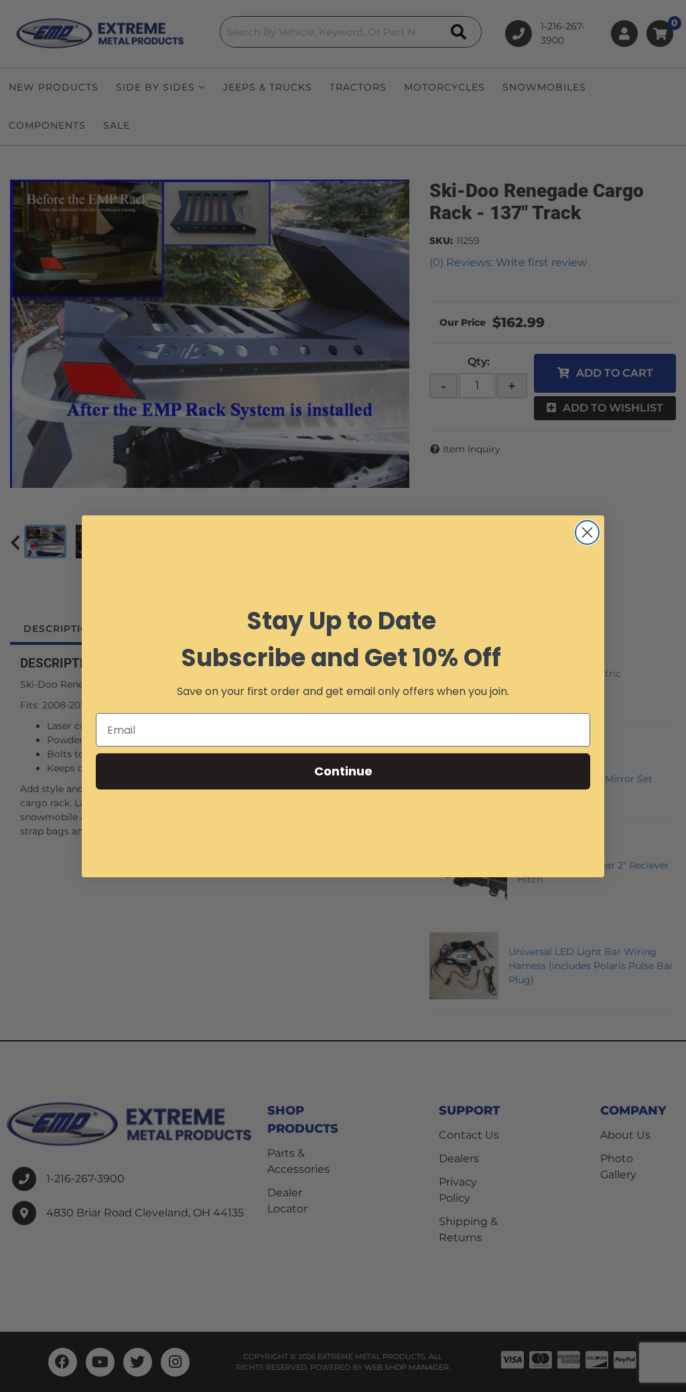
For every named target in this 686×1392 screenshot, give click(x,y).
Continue (343, 771)
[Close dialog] (587, 532)
